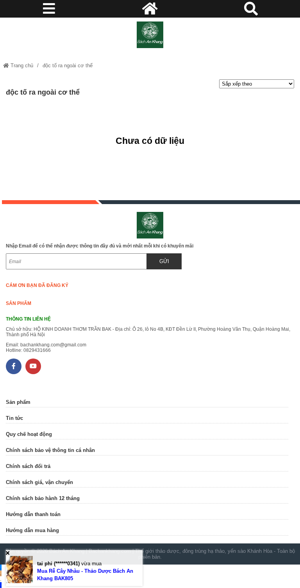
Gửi (164, 261)
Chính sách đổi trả (28, 466)
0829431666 (37, 350)
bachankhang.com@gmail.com (53, 345)
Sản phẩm (18, 303)
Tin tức (14, 418)
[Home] (150, 35)
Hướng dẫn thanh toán (33, 514)
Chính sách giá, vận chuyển (39, 482)
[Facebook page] (13, 366)
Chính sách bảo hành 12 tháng (43, 498)
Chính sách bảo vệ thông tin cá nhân (50, 450)
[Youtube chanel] (33, 366)
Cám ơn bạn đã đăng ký (37, 285)
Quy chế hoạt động (29, 434)
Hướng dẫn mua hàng (32, 530)
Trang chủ (21, 65)
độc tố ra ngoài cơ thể (68, 65)
